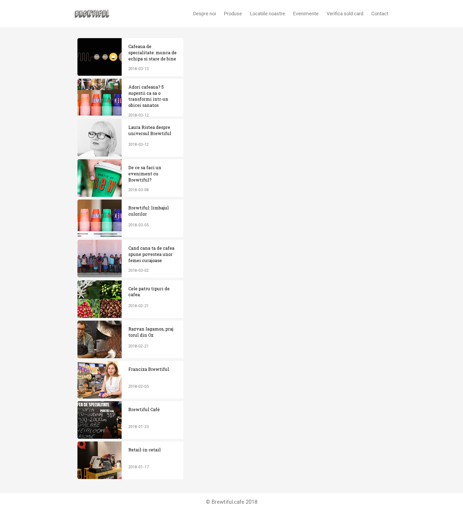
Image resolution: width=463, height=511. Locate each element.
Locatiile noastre (267, 13)
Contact (379, 13)
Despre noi (204, 13)
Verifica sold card (345, 13)
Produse (233, 13)
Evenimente (306, 13)
